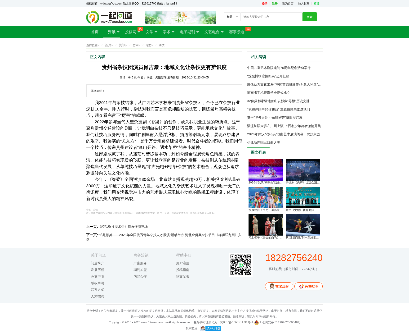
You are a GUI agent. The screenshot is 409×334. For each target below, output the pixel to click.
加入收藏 (303, 3)
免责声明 (97, 276)
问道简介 (97, 263)
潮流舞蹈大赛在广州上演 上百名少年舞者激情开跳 (284, 126)
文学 (149, 32)
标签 (317, 3)
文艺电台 (212, 32)
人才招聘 (97, 296)
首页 (94, 32)
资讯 (112, 32)
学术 (166, 32)
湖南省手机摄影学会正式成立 (268, 93)
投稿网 (133, 30)
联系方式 (97, 290)
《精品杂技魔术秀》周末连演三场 (123, 227)
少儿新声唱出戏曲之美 (263, 142)
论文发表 (182, 276)
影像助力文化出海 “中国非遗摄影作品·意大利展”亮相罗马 (289, 84)
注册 (275, 3)
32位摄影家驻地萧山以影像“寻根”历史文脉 (278, 101)
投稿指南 (182, 270)
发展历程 (97, 270)
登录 (264, 3)
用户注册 (182, 263)
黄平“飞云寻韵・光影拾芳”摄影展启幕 (274, 117)
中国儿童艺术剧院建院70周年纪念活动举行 (279, 68)
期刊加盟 (140, 270)
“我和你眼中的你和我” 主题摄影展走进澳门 (278, 109)
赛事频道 (239, 30)
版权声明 (97, 283)
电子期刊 (187, 32)
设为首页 (287, 3)
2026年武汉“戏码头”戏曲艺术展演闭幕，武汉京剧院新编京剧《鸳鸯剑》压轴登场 (306, 134)
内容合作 (140, 276)
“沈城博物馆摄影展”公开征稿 (268, 76)
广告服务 (140, 263)
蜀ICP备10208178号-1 (236, 322)
